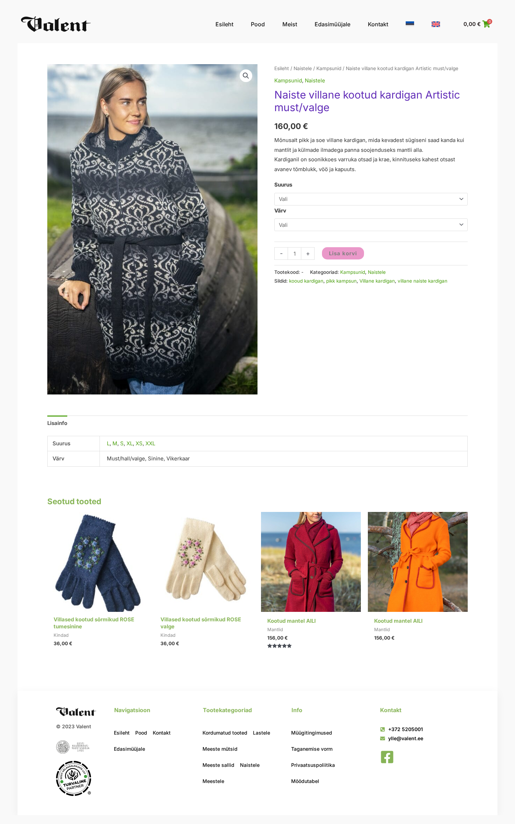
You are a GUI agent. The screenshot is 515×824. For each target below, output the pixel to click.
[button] (246, 75)
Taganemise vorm (311, 749)
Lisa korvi (343, 253)
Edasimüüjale (332, 24)
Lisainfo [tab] (57, 423)
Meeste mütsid (220, 749)
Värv (280, 210)
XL (129, 443)
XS (139, 443)
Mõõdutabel (305, 781)
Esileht (224, 24)
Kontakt (378, 24)
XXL (150, 443)
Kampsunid (328, 68)
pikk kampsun (341, 281)
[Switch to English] (436, 24)
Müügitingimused (311, 733)
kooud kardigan (306, 281)
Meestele (213, 781)
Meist (289, 24)
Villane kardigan (377, 281)
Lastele (261, 733)
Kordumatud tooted (224, 733)
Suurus (283, 184)
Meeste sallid (218, 765)
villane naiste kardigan (422, 281)
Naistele (303, 68)
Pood (258, 24)
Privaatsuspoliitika (313, 765)
